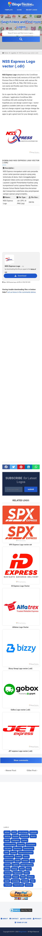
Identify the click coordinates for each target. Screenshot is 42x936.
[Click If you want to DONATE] (21, 899)
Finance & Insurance (25, 852)
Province (7, 877)
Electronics (17, 848)
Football (18, 856)
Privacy (37, 918)
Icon (32, 861)
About (5, 918)
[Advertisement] (21, 229)
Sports (7, 881)
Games (26, 856)
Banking (7, 836)
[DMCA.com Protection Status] (21, 912)
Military (7, 869)
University (29, 885)
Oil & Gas (8, 873)
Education (8, 848)
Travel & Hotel (18, 885)
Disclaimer (26, 918)
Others (26, 873)
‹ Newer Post (10, 770)
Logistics (15, 865)
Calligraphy (15, 840)
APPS (14, 832)
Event (6, 852)
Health (17, 861)
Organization (17, 873)
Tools (32, 881)
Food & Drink (9, 856)
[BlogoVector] (21, 6)
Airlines (7, 832)
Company (21, 844)
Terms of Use (21, 922)
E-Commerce (31, 844)
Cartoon (24, 840)
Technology (15, 881)
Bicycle (33, 836)
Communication (10, 844)
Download (21, 276)
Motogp (14, 869)
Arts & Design (23, 832)
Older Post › (32, 770)
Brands (7, 840)
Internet (7, 865)
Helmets (25, 861)
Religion (15, 877)
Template (25, 881)
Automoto (33, 832)
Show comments (21, 760)
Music (28, 869)
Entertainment (28, 848)
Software (30, 877)
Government (9, 861)
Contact (15, 918)
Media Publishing (27, 865)
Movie (22, 869)
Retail (23, 877)
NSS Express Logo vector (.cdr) (18, 63)
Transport (8, 885)
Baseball (15, 836)
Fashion (13, 852)
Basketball (24, 836)
